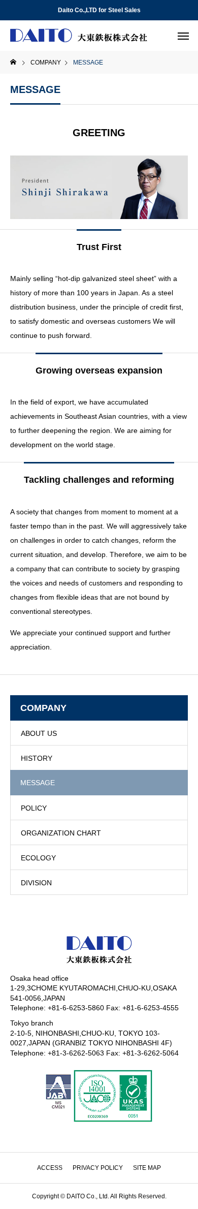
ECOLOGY (38, 858)
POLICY (34, 808)
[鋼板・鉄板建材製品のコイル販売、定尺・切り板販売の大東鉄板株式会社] (78, 35)
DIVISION (36, 883)
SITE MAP (147, 1167)
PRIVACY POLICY (98, 1167)
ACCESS (49, 1167)
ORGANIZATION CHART (61, 833)
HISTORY (36, 758)
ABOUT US (39, 733)
